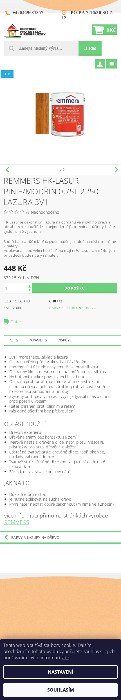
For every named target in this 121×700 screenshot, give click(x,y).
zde (65, 658)
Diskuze (65, 340)
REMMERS (16, 522)
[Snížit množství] (29, 290)
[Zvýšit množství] (29, 285)
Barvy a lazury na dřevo (72, 307)
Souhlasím (60, 690)
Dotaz (16, 321)
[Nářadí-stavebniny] (25, 31)
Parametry (38, 340)
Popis (14, 340)
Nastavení (60, 672)
